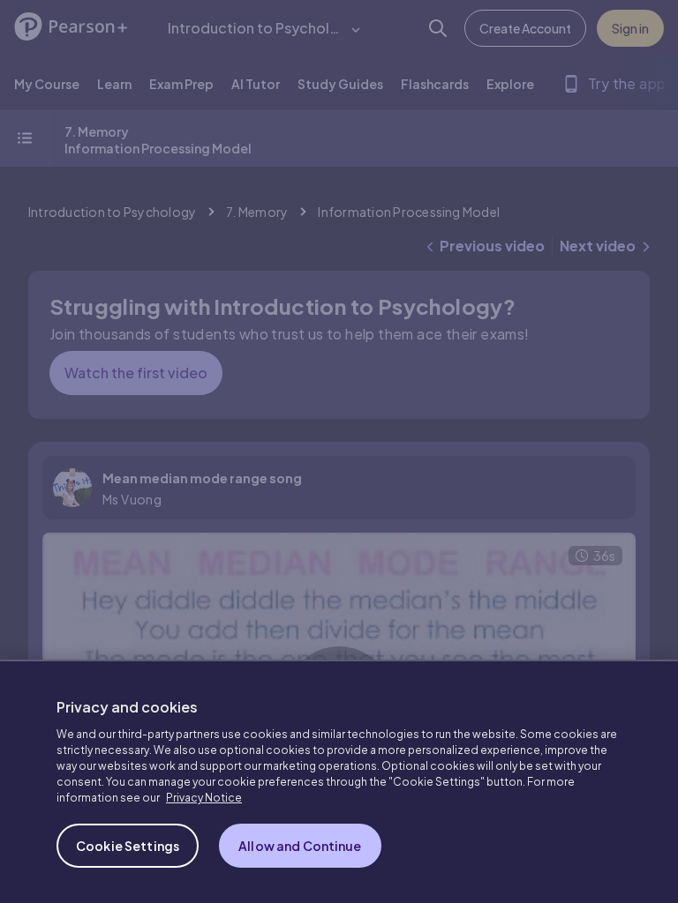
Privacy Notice (204, 797)
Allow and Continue (300, 846)
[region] (339, 781)
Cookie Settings (127, 846)
